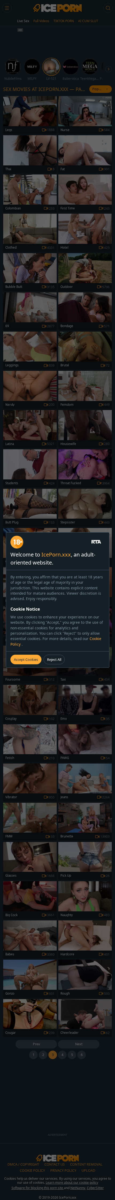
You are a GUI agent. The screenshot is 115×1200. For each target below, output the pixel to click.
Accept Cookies (26, 659)
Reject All (54, 659)
